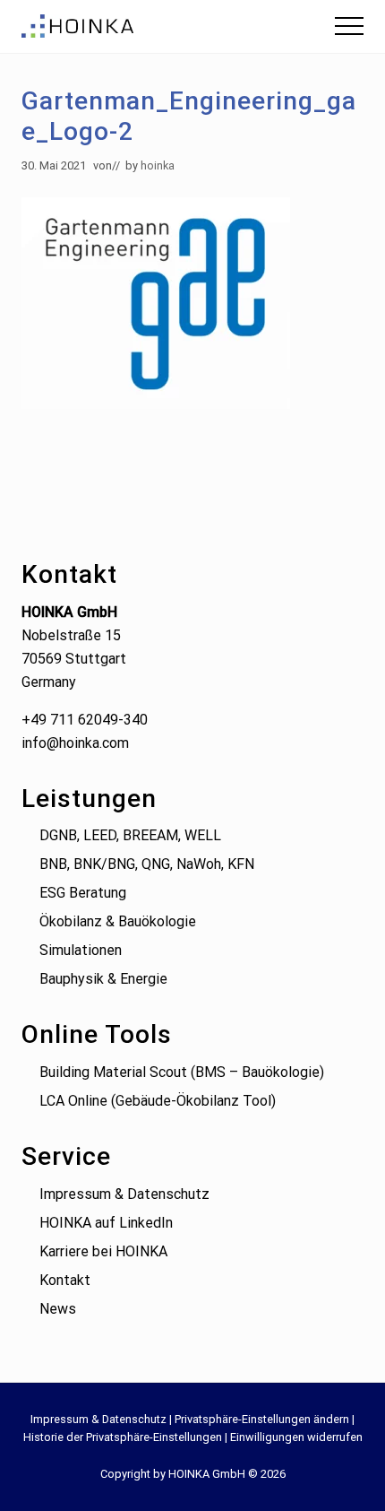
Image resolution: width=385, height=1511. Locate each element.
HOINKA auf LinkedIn (106, 1222)
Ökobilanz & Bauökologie (117, 921)
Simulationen (80, 950)
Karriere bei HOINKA (103, 1251)
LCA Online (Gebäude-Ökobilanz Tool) (157, 1100)
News (57, 1308)
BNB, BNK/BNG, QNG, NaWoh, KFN (146, 864)
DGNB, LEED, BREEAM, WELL (130, 835)
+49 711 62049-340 (84, 719)
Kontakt (64, 1280)
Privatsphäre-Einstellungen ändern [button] (262, 1419)
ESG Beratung (82, 892)
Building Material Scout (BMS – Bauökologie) (181, 1072)
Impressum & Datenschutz (124, 1194)
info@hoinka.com (75, 742)
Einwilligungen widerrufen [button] (296, 1437)
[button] (349, 26)
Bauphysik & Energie (103, 978)
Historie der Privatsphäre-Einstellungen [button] (122, 1437)
